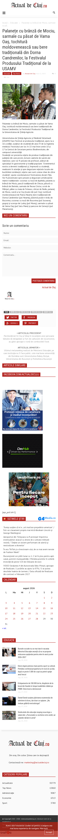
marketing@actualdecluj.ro (36, 762)
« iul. (4, 628)
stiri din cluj (36, 312)
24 (6, 618)
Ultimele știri (16, 518)
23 (51, 613)
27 (29, 618)
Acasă (5, 22)
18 (14, 613)
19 (22, 613)
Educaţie (14, 22)
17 (6, 613)
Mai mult (44, 828)
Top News (16, 74)
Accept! (49, 832)
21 (37, 613)
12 (22, 608)
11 (14, 608)
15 (44, 608)
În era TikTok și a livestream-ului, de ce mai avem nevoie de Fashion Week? (28, 550)
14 (37, 608)
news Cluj (14, 312)
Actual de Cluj (30, 74)
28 (37, 618)
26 (22, 618)
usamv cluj (48, 312)
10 (6, 608)
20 (29, 613)
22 (44, 613)
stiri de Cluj (24, 312)
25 (14, 618)
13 (29, 608)
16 (51, 608)
